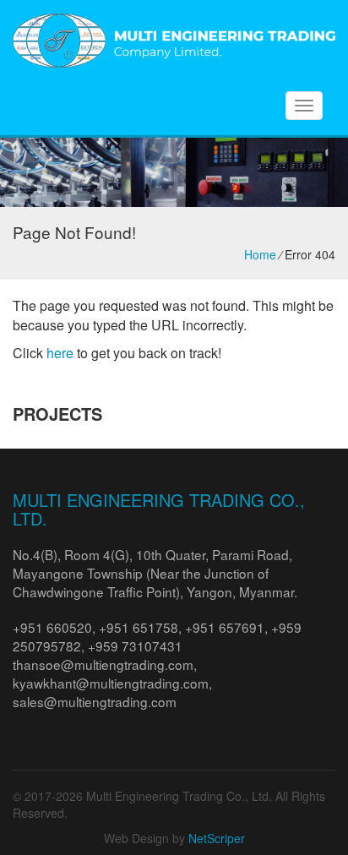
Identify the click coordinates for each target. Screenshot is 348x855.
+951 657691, (228, 627)
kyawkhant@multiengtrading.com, (112, 682)
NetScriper (216, 838)
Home (260, 254)
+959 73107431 (135, 645)
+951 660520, (56, 627)
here (59, 352)
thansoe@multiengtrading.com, (105, 664)
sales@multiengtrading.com (95, 701)
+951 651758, (142, 627)
